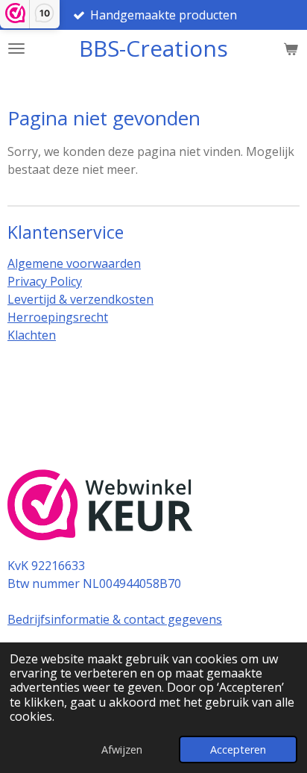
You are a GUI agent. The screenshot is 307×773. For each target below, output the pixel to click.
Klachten (31, 335)
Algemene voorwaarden (74, 263)
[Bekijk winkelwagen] (290, 48)
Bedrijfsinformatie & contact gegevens (114, 619)
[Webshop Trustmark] (100, 507)
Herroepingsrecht (57, 317)
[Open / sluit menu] (16, 48)
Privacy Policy (44, 281)
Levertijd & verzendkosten (80, 299)
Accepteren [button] (238, 749)
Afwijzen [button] (121, 749)
